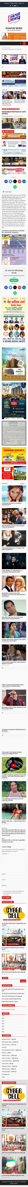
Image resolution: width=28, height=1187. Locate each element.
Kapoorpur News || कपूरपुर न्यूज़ (9, 1066)
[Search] (20, 43)
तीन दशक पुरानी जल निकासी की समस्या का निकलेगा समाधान (14, 937)
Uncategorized (5, 1074)
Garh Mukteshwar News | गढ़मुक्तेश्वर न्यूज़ (12, 1050)
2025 (3, 1018)
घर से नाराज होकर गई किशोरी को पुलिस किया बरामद (11, 999)
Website (4, 885)
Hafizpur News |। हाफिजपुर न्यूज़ (9, 1055)
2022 (3, 1026)
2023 (3, 1023)
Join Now (14, 280)
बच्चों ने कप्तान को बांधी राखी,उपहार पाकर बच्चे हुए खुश (14, 961)
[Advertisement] (14, 36)
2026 (3, 1015)
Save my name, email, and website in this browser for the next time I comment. (13, 893)
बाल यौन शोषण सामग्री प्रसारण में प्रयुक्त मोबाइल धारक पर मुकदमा (14, 913)
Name (4, 874)
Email (4, 880)
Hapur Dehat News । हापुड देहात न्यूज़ (10, 1061)
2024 (3, 1021)
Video (3, 1077)
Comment (5, 854)
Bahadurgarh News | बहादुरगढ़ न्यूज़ (10, 1042)
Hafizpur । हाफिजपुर (6, 1052)
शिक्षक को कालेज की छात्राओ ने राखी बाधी (10, 1001)
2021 (3, 1029)
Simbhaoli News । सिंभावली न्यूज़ (9, 1071)
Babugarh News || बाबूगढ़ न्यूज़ (9, 1039)
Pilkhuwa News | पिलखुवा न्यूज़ (13, 944)
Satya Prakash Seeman (8, 116)
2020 (3, 1031)
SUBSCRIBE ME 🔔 (24, 43)
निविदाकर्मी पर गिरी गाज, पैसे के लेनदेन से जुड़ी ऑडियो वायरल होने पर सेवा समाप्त (13, 840)
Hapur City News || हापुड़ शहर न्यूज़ (13, 109)
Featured (4, 109)
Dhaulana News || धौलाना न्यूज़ (9, 1044)
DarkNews (23, 1182)
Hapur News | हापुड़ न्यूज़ (7, 1063)
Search (5, 978)
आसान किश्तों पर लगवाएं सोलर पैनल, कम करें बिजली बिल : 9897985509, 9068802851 (13, 231)
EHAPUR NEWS (14, 28)
